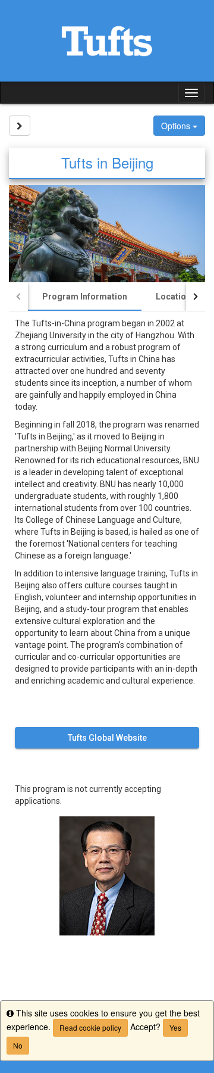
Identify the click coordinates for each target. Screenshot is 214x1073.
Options (177, 126)
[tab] (84, 296)
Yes (175, 1027)
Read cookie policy (90, 1027)
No (18, 1045)
